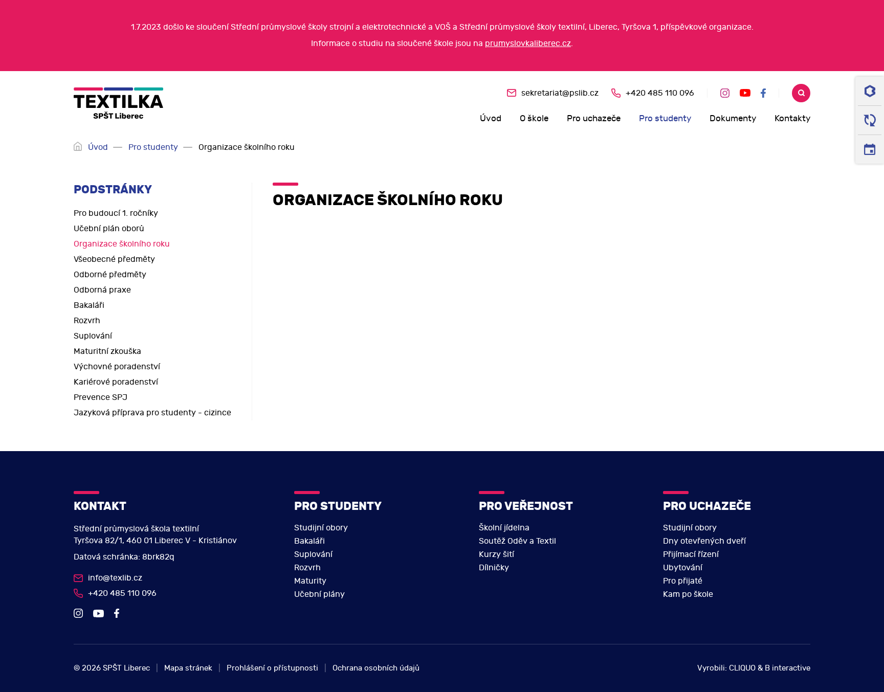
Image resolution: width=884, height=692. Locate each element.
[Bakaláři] (869, 91)
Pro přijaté (682, 581)
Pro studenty (665, 119)
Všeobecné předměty (114, 259)
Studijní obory (321, 527)
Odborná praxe (102, 290)
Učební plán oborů (109, 228)
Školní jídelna (504, 527)
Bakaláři (89, 305)
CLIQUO (742, 668)
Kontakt (100, 506)
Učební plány (319, 594)
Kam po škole (688, 594)
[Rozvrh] (869, 149)
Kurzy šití (496, 554)
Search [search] (801, 93)
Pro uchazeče (594, 119)
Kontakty (792, 119)
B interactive (787, 668)
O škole (534, 119)
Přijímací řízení (691, 554)
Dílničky (494, 567)
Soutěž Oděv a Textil (517, 541)
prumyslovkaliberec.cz (528, 43)
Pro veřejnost (526, 506)
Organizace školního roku (122, 244)
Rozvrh (87, 320)
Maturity (310, 581)
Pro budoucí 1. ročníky (116, 213)
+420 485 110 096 (660, 93)
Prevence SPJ (100, 397)
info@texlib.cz (115, 578)
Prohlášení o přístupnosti (272, 668)
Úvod (490, 119)
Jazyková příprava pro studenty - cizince (152, 412)
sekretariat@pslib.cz (560, 93)
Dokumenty (733, 119)
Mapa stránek (188, 668)
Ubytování (682, 567)
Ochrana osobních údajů (376, 668)
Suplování (93, 336)
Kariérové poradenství (116, 382)
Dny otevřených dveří (704, 541)
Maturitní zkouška (107, 351)
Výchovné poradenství (117, 366)
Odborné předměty (110, 274)
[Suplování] (869, 120)
